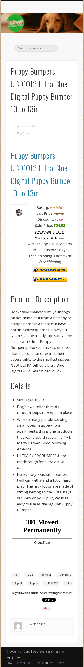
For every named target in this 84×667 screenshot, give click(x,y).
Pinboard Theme (33, 663)
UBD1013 (52, 583)
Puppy (34, 583)
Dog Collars (23, 133)
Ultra (69, 583)
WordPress (57, 663)
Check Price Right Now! (50, 238)
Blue (30, 575)
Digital (18, 583)
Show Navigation (67, 38)
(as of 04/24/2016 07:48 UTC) (49, 232)
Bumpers (65, 575)
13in (16, 575)
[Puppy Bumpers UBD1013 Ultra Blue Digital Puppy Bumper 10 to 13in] (19, 219)
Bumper (46, 575)
